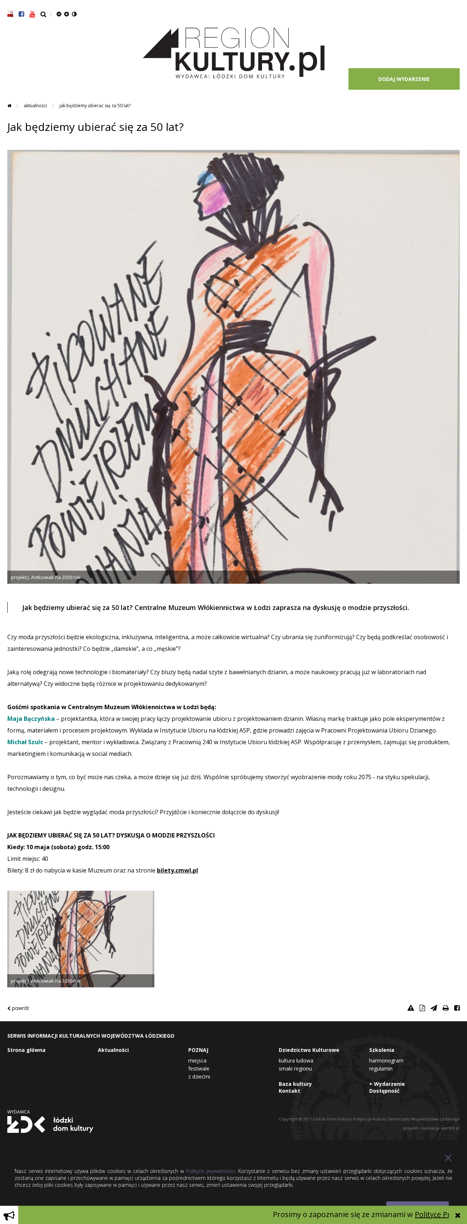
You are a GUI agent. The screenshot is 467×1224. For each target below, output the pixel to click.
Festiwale (198, 1068)
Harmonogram (386, 1060)
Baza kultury (295, 1083)
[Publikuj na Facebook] (457, 1007)
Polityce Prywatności (416, 1214)
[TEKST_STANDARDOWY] (59, 14)
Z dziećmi (199, 1076)
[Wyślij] (434, 1007)
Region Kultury (234, 53)
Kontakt (289, 1090)
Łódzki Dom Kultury (50, 1124)
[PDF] (422, 1007)
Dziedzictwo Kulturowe (309, 1049)
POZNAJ (198, 1049)
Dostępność (384, 1090)
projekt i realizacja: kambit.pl (431, 1128)
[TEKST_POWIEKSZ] (66, 14)
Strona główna (26, 1049)
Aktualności (36, 105)
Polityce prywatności (210, 1170)
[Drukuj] (446, 1007)
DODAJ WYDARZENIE (404, 78)
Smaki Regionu (295, 1068)
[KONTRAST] (74, 14)
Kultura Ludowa (296, 1060)
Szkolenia (381, 1049)
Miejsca (197, 1060)
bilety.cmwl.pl (177, 870)
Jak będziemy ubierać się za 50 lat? (95, 105)
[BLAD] (411, 1007)
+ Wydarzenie (387, 1083)
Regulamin (381, 1068)
